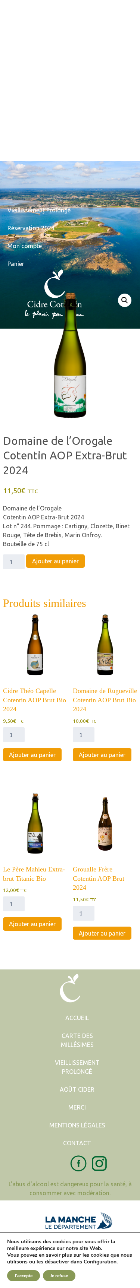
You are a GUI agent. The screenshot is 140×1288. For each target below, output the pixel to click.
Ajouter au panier (55, 561)
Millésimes (21, 116)
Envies (16, 80)
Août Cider (77, 1089)
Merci (77, 1107)
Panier (15, 263)
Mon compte (24, 246)
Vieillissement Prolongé (39, 134)
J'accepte (23, 1276)
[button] (124, 300)
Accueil (17, 9)
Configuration (100, 1262)
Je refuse (59, 1276)
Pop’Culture (23, 44)
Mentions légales (77, 1125)
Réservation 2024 (31, 228)
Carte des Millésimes (77, 1040)
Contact (18, 152)
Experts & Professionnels (41, 62)
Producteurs (24, 98)
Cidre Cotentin (26, 26)
